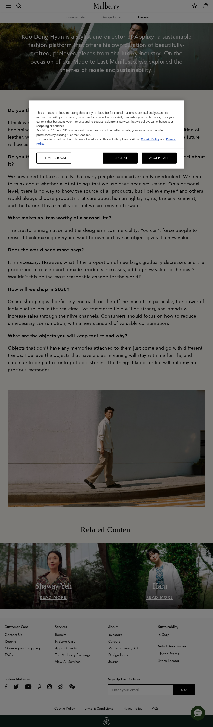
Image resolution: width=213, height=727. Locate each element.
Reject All (120, 158)
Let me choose (54, 158)
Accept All (159, 158)
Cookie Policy (150, 139)
